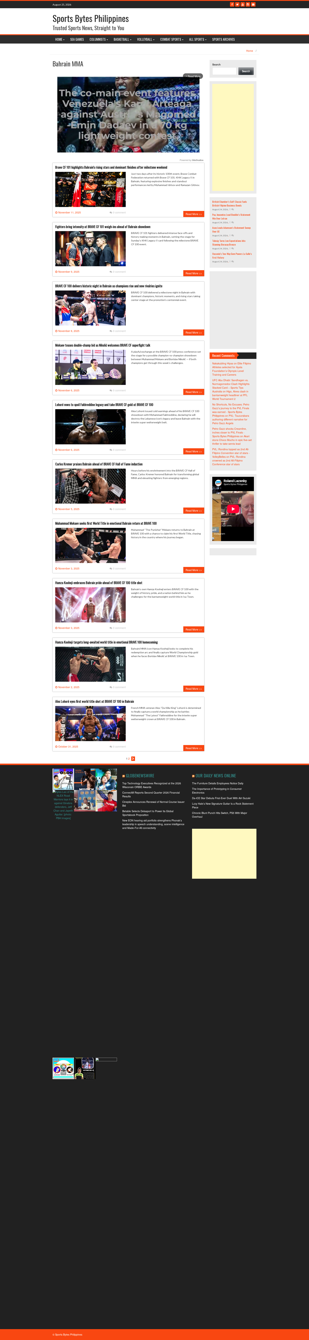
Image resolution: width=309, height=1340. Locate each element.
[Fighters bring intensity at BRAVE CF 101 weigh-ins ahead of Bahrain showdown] (90, 250)
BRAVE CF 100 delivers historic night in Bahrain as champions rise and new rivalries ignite (108, 286)
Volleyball (144, 39)
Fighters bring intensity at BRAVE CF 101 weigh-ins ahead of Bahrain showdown (102, 226)
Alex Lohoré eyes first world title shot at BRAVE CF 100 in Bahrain (94, 701)
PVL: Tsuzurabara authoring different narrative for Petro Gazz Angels (230, 419)
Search (216, 64)
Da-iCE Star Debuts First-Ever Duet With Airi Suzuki (221, 798)
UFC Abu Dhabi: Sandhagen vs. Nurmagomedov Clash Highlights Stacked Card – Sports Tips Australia (230, 385)
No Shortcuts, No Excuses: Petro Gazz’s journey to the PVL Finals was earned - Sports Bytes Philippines (230, 410)
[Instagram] (248, 4)
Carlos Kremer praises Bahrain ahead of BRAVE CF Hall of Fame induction (99, 464)
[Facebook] (232, 4)
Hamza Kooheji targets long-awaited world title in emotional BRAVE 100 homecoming (106, 642)
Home (58, 39)
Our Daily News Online (216, 775)
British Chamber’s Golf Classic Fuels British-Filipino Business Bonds (229, 203)
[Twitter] (237, 4)
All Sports (196, 39)
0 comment (119, 212)
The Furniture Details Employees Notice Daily (217, 783)
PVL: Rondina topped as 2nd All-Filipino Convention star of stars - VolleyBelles (231, 452)
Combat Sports (170, 39)
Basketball (121, 39)
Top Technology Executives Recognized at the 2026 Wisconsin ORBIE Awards (151, 785)
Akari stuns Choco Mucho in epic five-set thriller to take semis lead (232, 439)
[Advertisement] (233, 137)
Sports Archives (223, 39)
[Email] (253, 4)
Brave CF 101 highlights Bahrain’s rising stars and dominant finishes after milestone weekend (111, 167)
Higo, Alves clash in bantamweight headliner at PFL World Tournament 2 (230, 395)
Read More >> (194, 214)
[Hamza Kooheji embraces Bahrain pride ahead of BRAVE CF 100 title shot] (90, 606)
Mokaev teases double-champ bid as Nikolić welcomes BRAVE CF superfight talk (102, 345)
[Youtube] (243, 4)
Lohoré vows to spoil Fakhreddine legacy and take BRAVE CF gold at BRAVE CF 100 (104, 404)
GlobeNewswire (140, 775)
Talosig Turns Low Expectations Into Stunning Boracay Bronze (228, 242)
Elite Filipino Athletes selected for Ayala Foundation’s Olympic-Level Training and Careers (231, 369)
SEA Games (77, 39)
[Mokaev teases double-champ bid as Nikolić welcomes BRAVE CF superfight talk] (90, 368)
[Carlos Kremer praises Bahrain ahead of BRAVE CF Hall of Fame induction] (90, 487)
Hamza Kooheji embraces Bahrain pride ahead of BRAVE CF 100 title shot (98, 582)
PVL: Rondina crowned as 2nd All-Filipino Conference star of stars (229, 460)
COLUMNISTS (98, 39)
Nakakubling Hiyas (222, 363)
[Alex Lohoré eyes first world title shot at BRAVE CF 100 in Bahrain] (90, 725)
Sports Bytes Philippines (91, 18)
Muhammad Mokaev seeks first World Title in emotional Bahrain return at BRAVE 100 (106, 523)
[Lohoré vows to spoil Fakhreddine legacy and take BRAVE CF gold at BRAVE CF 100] (90, 428)
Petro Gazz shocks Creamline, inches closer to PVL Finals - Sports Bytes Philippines (229, 432)
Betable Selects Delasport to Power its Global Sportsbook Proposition (147, 813)
